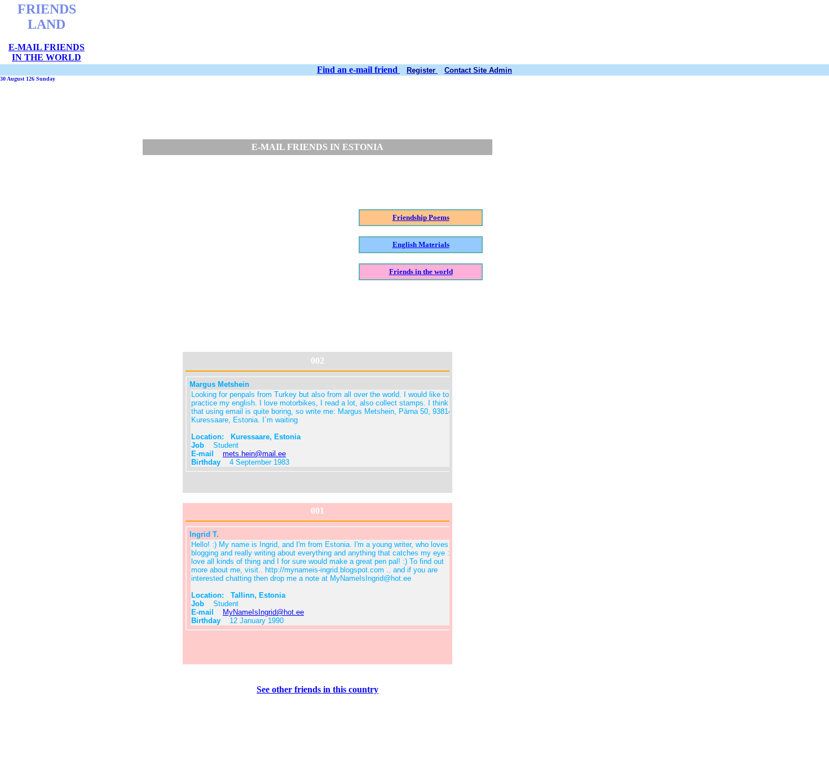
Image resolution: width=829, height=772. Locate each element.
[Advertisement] (373, 32)
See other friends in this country (317, 689)
